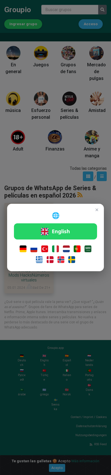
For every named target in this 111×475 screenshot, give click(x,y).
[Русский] (34, 249)
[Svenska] (72, 259)
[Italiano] (55, 249)
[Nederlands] (66, 249)
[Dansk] (50, 259)
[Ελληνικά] (39, 259)
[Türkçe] (45, 249)
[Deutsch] (23, 249)
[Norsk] (61, 259)
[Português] (77, 249)
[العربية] (88, 249)
